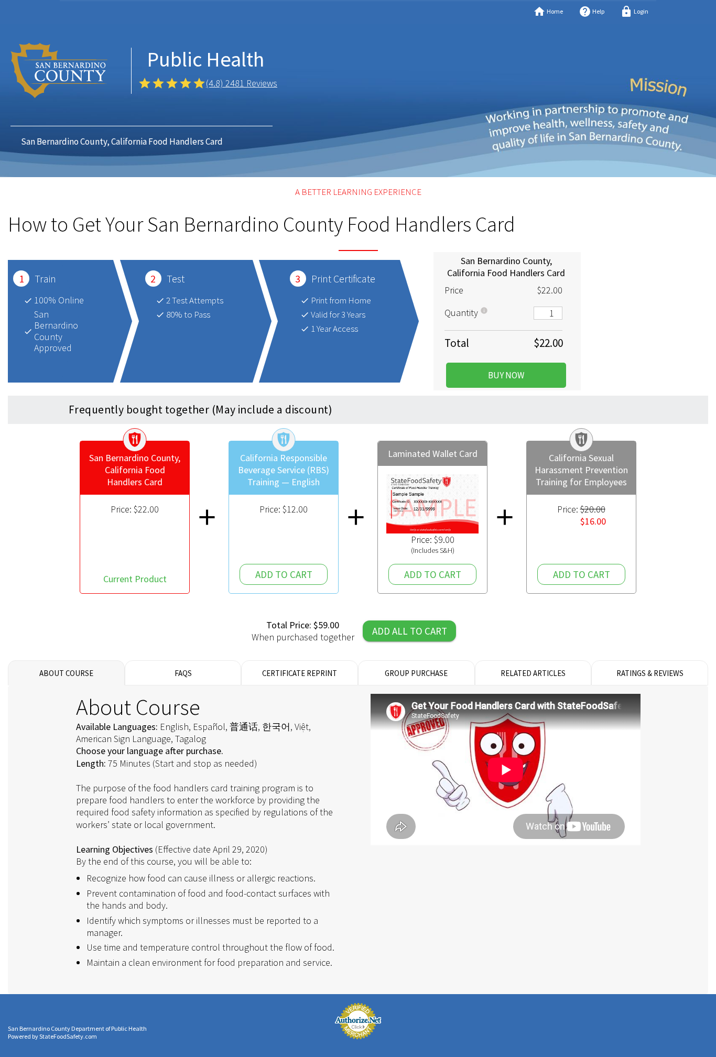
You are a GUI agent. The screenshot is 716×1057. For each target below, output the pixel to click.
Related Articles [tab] (533, 673)
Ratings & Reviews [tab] (650, 673)
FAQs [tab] (183, 673)
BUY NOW (506, 375)
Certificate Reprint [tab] (299, 673)
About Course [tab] (66, 673)
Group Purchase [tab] (416, 673)
